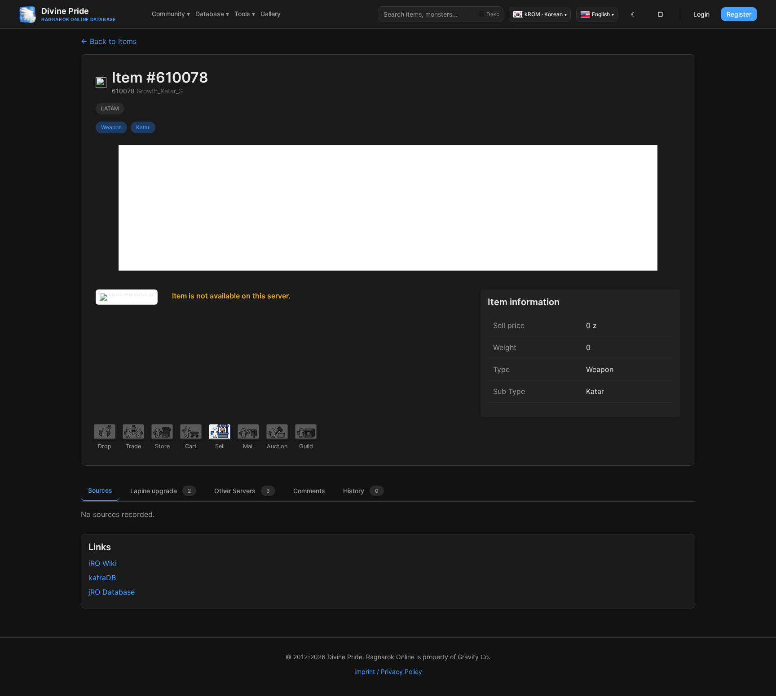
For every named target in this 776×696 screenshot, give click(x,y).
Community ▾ (171, 14)
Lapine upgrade (160, 491)
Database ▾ (212, 14)
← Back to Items (109, 41)
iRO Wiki (102, 563)
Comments (309, 491)
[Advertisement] (388, 208)
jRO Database (111, 591)
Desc (492, 14)
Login (701, 14)
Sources (100, 490)
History (361, 491)
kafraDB (102, 577)
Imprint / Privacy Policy (388, 671)
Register (739, 14)
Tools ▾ (244, 14)
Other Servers (242, 491)
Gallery (270, 14)
